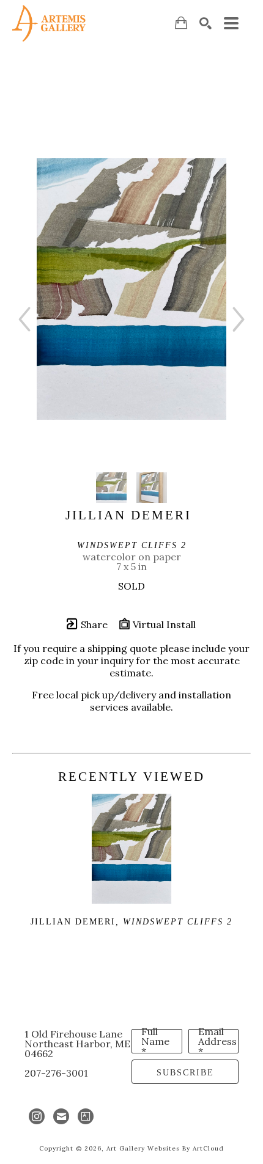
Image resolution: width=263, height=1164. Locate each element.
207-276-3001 (56, 1073)
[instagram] (37, 1116)
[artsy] (86, 1116)
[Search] (205, 23)
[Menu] (231, 23)
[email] (61, 1116)
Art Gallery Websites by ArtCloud (165, 1148)
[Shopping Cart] (181, 23)
